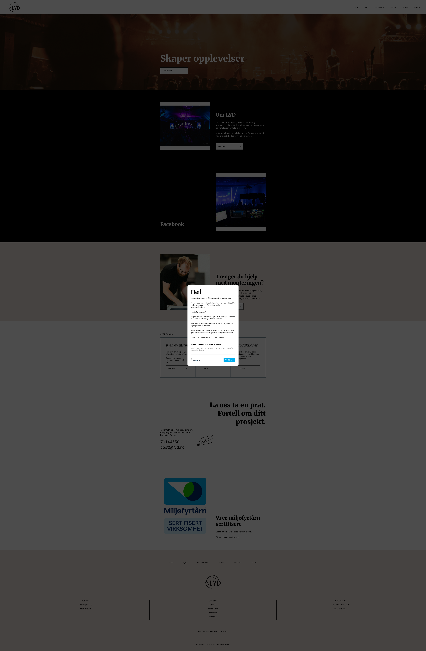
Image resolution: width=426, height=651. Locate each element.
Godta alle (229, 360)
